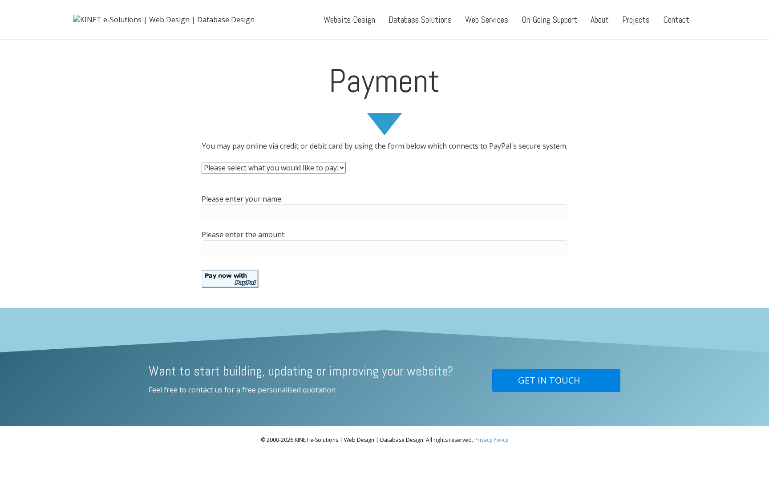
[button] (556, 380)
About (600, 19)
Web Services (486, 19)
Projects (636, 19)
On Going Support (549, 19)
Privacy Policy (491, 440)
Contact (676, 19)
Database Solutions (420, 19)
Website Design (349, 19)
